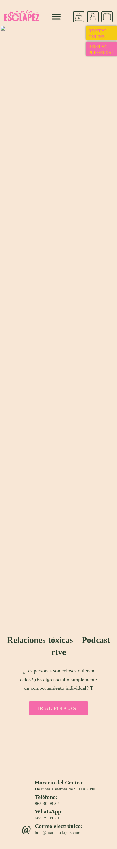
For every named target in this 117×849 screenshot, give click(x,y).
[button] (47, 5)
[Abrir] (56, 17)
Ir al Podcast (58, 708)
